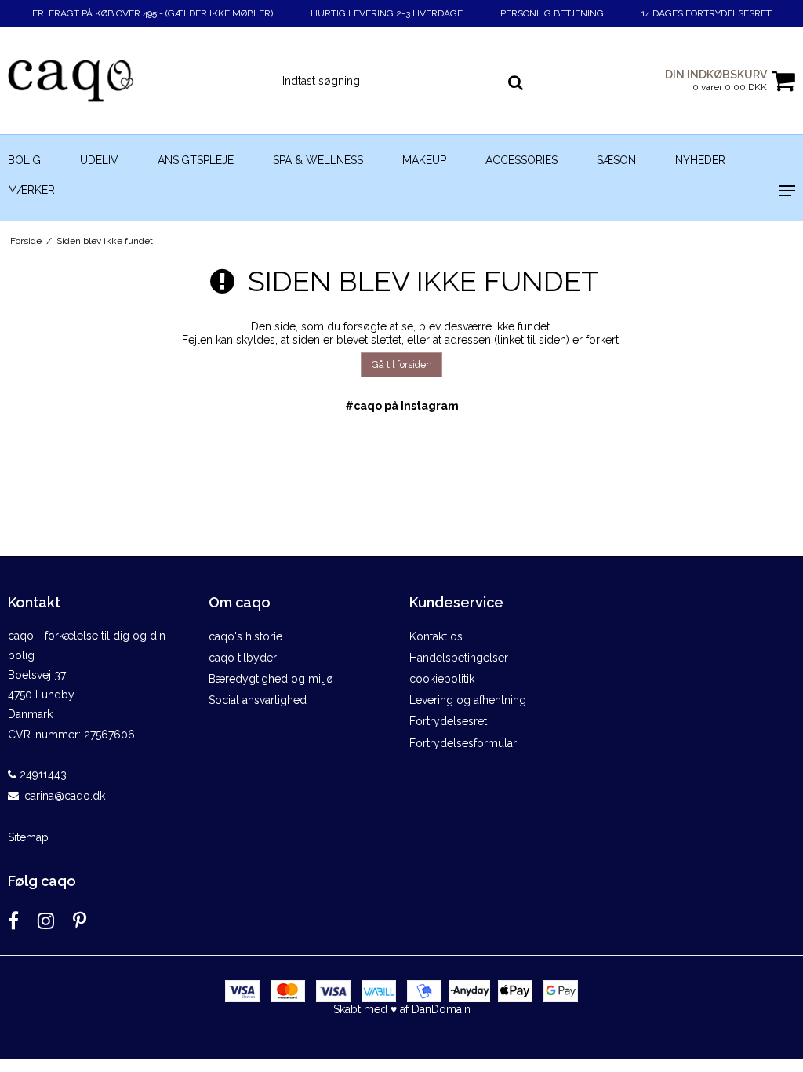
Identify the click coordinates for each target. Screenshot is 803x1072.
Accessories (521, 160)
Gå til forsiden (402, 364)
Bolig (24, 160)
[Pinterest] (79, 921)
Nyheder (700, 160)
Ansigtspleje (196, 160)
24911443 (41, 774)
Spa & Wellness (318, 160)
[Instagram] (46, 921)
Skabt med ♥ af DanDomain (402, 1009)
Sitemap (28, 837)
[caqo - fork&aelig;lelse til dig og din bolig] (134, 81)
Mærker (31, 190)
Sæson (616, 160)
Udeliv (99, 160)
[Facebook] (13, 921)
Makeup (424, 160)
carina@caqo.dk (64, 795)
